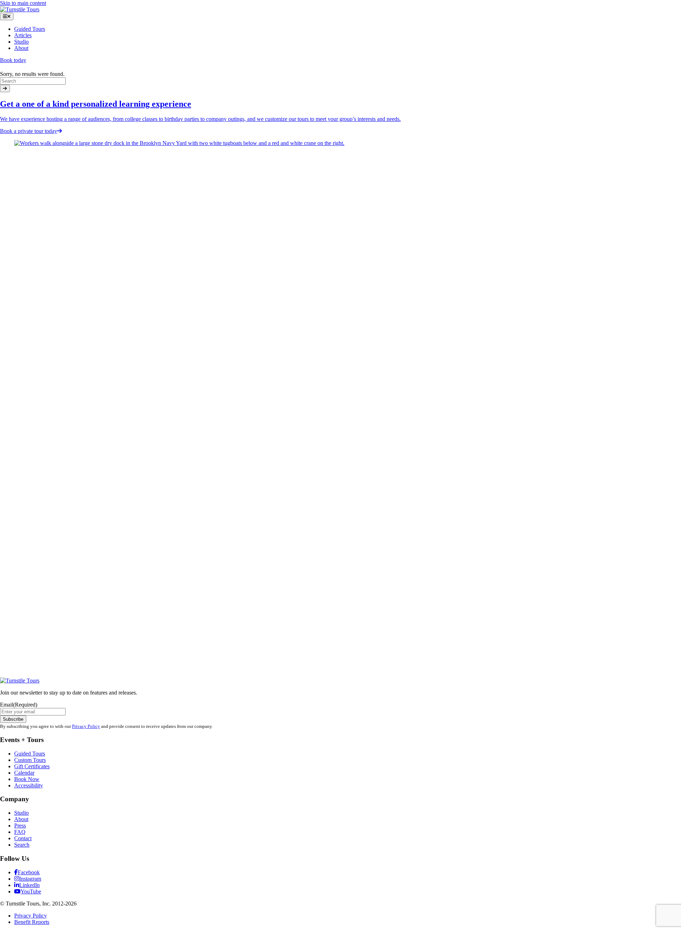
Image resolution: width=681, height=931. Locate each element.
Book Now (26, 779)
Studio (21, 42)
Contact (23, 838)
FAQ (20, 832)
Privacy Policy (86, 726)
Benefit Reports (31, 922)
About (21, 48)
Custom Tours (30, 760)
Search (21, 845)
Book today (13, 60)
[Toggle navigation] (6, 16)
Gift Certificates (32, 766)
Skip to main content (23, 3)
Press (20, 826)
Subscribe (13, 719)
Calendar (24, 773)
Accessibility (28, 785)
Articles (23, 35)
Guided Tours (29, 29)
